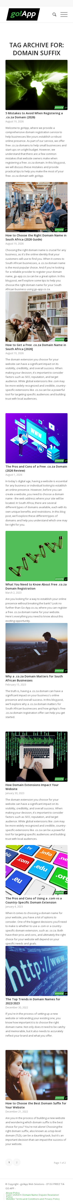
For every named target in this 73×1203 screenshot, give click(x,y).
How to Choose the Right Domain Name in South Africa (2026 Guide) (36, 237)
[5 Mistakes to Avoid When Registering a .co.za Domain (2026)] (36, 85)
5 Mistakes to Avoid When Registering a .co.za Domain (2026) (34, 115)
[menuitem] (52, 14)
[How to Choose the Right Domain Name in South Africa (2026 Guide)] (36, 207)
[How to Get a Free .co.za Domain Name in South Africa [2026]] (36, 316)
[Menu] (62, 14)
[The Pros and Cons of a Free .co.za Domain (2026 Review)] (36, 438)
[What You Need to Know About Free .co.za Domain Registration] (36, 556)
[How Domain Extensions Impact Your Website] (36, 757)
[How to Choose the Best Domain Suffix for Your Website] (36, 1075)
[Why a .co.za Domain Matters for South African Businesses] (36, 648)
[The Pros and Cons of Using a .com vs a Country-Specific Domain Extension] (36, 870)
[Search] (52, 14)
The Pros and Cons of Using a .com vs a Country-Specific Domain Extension (33, 900)
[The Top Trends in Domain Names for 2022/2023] (36, 971)
